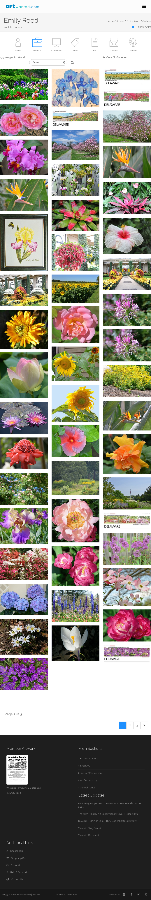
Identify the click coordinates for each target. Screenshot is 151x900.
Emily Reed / (134, 21)
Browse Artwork (89, 758)
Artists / (121, 21)
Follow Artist (143, 26)
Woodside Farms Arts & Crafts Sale (23, 788)
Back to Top (16, 851)
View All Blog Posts (89, 828)
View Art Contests (88, 835)
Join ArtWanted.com (91, 773)
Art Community (88, 780)
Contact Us (17, 879)
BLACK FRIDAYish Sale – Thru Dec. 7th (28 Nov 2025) (107, 821)
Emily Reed (15, 793)
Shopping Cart (18, 858)
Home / (111, 21)
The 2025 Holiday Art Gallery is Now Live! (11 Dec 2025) (108, 814)
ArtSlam (36, 894)
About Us (15, 865)
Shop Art (85, 765)
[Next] (144, 725)
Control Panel (87, 787)
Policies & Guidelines (66, 894)
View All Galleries (116, 57)
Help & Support (18, 872)
